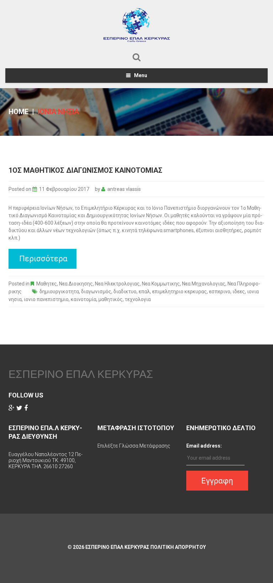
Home (18, 111)
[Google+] (12, 408)
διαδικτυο (124, 291)
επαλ (144, 291)
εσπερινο (219, 291)
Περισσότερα (43, 258)
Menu (140, 75)
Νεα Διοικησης (76, 284)
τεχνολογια (138, 299)
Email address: (204, 446)
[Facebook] (26, 408)
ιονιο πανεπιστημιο (46, 299)
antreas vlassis (124, 189)
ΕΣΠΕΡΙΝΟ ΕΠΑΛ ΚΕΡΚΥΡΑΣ (81, 374)
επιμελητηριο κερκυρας (179, 291)
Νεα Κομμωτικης (161, 284)
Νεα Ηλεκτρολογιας (117, 284)
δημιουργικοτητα (59, 291)
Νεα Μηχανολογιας (203, 284)
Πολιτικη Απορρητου (178, 547)
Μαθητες (46, 284)
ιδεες (238, 291)
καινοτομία (83, 299)
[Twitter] (19, 408)
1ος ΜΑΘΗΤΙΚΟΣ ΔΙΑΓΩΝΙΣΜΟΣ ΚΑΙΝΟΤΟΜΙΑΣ (85, 170)
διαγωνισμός (96, 291)
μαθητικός (110, 299)
